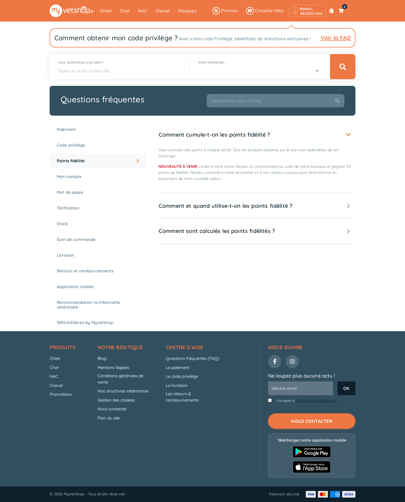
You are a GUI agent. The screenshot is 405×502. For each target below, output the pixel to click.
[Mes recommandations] (331, 11)
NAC (142, 11)
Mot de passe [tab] (70, 192)
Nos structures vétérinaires (123, 391)
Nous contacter (112, 408)
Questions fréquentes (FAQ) (192, 358)
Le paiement (177, 367)
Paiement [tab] (66, 129)
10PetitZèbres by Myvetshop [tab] (85, 322)
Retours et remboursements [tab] (85, 270)
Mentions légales (113, 367)
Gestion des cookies (116, 400)
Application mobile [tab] (75, 286)
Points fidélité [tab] (71, 160)
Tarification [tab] (68, 208)
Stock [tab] (62, 223)
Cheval (162, 11)
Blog (102, 358)
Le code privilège (182, 376)
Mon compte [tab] (69, 176)
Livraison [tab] (65, 255)
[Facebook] (274, 361)
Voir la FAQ (336, 37)
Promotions (61, 394)
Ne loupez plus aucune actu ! (301, 376)
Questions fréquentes (102, 99)
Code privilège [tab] (71, 145)
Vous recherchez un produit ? (81, 62)
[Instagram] (292, 361)
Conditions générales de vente (120, 379)
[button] (307, 11)
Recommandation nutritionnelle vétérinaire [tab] (88, 305)
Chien (106, 11)
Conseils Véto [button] (269, 10)
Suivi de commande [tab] (76, 239)
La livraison (177, 385)
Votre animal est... (212, 62)
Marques (187, 11)
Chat (125, 11)
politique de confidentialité (316, 401)
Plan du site (109, 418)
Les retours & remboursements (182, 397)
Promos (228, 10)
